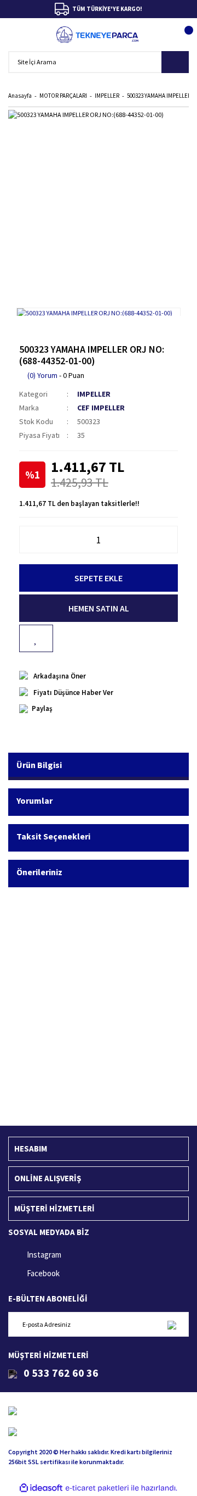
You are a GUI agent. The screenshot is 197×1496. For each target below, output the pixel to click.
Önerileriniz (39, 871)
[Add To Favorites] (36, 638)
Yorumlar (34, 800)
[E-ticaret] (97, 1488)
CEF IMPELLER (101, 408)
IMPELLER (94, 394)
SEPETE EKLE (98, 577)
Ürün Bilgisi (39, 764)
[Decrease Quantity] (25, 539)
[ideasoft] (41, 1488)
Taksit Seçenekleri (53, 836)
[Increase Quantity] (171, 539)
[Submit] (171, 1324)
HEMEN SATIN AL (98, 608)
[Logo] (97, 34)
